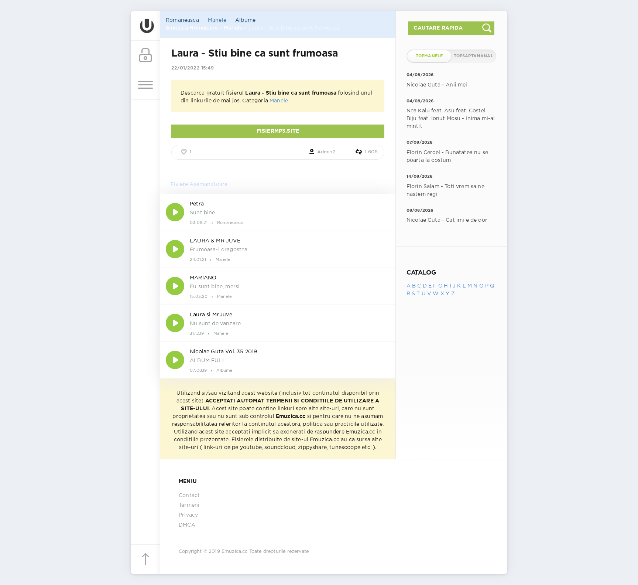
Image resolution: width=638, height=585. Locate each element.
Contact (189, 495)
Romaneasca (182, 20)
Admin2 (326, 152)
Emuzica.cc (235, 552)
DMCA (187, 525)
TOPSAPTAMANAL (473, 56)
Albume (245, 20)
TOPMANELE (429, 56)
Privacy (188, 515)
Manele (217, 20)
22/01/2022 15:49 (192, 68)
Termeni (189, 505)
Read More (277, 212)
